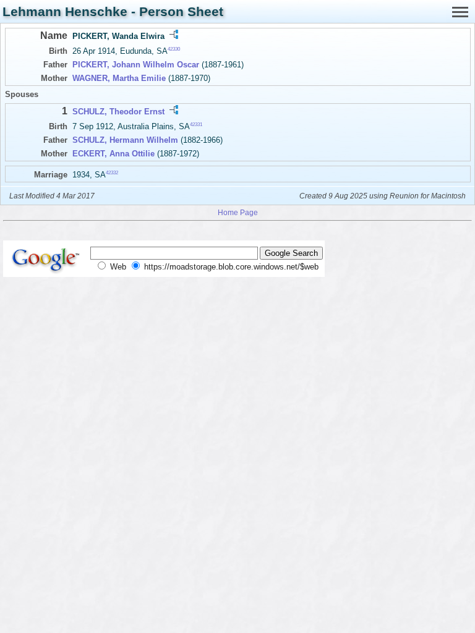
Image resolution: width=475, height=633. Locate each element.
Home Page (238, 212)
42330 (174, 49)
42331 (196, 124)
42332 (112, 173)
